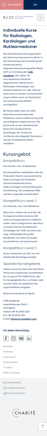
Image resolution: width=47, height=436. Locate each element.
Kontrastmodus (15, 393)
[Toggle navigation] (40, 17)
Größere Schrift (15, 388)
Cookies (7, 367)
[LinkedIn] (29, 338)
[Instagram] (13, 338)
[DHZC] (20, 17)
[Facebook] (6, 338)
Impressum (9, 357)
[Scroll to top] (43, 426)
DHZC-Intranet (11, 373)
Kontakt (8, 346)
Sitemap (8, 351)
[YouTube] (21, 338)
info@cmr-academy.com (24, 319)
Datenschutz (10, 362)
